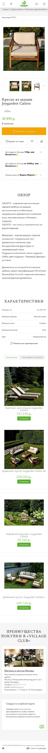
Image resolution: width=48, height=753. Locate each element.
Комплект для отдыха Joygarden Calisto (24, 409)
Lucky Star (42, 748)
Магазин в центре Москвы (19, 670)
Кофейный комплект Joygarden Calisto (24, 535)
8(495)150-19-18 (19, 685)
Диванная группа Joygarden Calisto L (24, 597)
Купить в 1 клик (16, 141)
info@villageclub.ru (17, 687)
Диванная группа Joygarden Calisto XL (24, 471)
